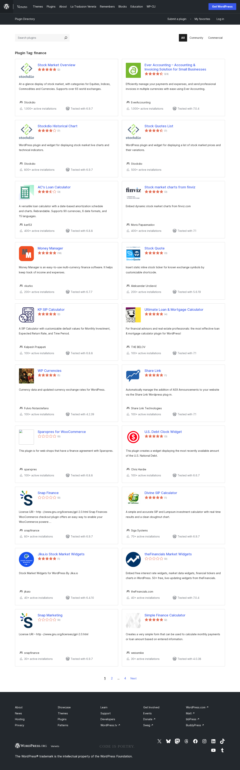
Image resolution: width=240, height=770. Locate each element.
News (18, 713)
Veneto (55, 746)
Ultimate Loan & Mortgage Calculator (174, 309)
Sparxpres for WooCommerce (62, 432)
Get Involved (151, 707)
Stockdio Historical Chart (57, 126)
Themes (63, 713)
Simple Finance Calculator (165, 615)
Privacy (19, 725)
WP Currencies (50, 371)
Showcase (64, 707)
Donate (149, 719)
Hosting (20, 719)
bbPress (193, 719)
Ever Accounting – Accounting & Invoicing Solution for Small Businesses (175, 67)
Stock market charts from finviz (170, 187)
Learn (103, 707)
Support (105, 713)
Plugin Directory (25, 18)
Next (133, 678)
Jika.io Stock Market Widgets (61, 554)
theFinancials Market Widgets (168, 554)
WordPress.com (197, 707)
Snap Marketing (50, 615)
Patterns (63, 725)
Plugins (62, 719)
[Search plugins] (66, 38)
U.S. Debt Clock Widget (163, 432)
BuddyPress (195, 725)
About (18, 707)
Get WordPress (222, 6)
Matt (190, 713)
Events (147, 713)
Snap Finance (48, 493)
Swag (148, 725)
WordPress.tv (110, 725)
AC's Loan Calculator (54, 187)
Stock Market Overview (56, 65)
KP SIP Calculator (51, 309)
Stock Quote (155, 248)
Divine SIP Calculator (161, 493)
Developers (107, 719)
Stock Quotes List (159, 126)
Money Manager (50, 248)
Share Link (153, 371)
